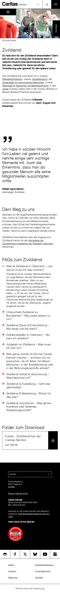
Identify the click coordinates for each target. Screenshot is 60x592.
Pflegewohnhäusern (12, 79)
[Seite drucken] (5, 554)
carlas (5, 88)
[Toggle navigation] (8, 12)
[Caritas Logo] (10, 4)
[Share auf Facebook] (15, 554)
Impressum (12, 571)
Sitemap (11, 565)
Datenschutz (12, 577)
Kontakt (11, 486)
